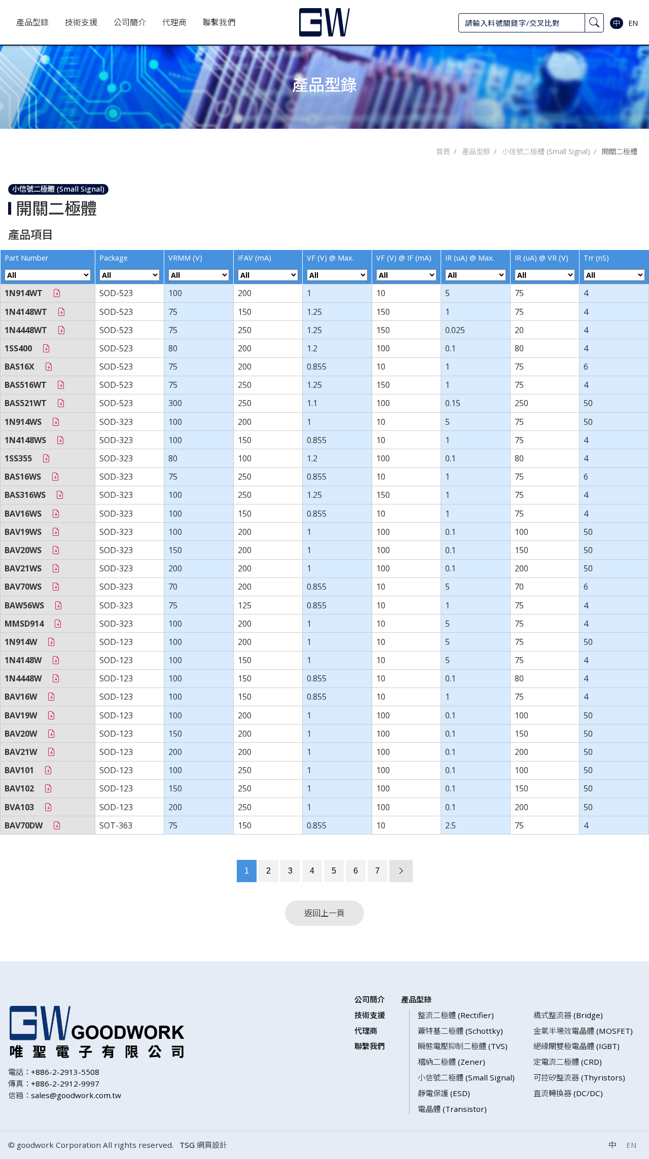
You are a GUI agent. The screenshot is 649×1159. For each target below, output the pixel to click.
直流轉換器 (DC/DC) (568, 1093)
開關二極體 (619, 151)
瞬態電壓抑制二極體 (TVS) (463, 1046)
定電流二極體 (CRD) (567, 1062)
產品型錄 (32, 22)
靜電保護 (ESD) (444, 1093)
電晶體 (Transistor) (452, 1109)
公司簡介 (130, 22)
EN (633, 23)
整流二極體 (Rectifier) (456, 1015)
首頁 (443, 151)
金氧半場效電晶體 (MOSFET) (583, 1031)
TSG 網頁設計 (203, 1145)
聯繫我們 (219, 22)
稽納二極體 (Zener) (451, 1062)
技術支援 (81, 22)
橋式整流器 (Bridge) (568, 1015)
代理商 (174, 22)
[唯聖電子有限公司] (324, 22)
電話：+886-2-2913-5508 (53, 1072)
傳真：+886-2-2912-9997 (53, 1083)
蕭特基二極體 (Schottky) (460, 1031)
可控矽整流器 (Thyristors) (579, 1077)
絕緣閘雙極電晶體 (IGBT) (576, 1046)
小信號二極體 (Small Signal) (546, 151)
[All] (48, 275)
